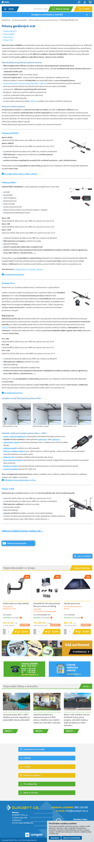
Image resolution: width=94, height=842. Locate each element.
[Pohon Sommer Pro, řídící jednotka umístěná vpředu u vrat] (77, 414)
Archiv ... (87, 686)
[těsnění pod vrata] (77, 585)
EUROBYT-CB (6, 20)
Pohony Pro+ (8, 37)
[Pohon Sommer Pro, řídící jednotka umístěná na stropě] (47, 414)
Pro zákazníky (30, 784)
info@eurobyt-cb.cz (76, 811)
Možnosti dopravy (32, 775)
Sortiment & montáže (19, 20)
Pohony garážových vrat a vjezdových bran (43, 20)
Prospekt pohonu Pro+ (13, 393)
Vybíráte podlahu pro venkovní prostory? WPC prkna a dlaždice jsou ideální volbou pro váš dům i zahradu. (47, 718)
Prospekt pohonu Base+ (14, 274)
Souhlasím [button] (55, 838)
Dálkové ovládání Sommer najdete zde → (23, 530)
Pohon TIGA (8, 40)
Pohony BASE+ (9, 34)
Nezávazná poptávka (16, 543)
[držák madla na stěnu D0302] (16, 587)
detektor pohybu (10, 466)
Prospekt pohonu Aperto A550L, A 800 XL (20, 174)
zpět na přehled (84, 556)
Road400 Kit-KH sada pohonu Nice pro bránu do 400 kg (46, 605)
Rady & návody (31, 792)
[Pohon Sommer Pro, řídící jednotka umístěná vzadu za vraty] (17, 414)
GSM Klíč (33, 101)
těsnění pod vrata (72, 603)
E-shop (27, 766)
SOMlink (5, 327)
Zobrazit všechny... (82, 568)
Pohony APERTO (10, 31)
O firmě (27, 758)
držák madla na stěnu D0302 (16, 603)
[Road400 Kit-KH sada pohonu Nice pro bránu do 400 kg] (47, 587)
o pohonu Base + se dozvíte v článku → (29, 269)
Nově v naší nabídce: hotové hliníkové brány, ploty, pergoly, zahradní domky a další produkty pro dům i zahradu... (76, 720)
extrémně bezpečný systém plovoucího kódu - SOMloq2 (24, 83)
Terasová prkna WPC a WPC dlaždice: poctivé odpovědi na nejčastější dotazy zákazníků (16, 717)
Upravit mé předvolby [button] (71, 838)
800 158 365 (81, 807)
